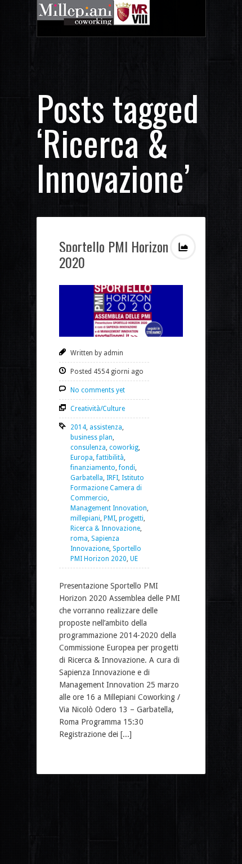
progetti (131, 518)
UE (134, 559)
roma (79, 538)
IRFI (112, 478)
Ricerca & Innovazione (105, 528)
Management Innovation (108, 508)
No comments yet (97, 390)
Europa (81, 458)
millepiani (85, 518)
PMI (109, 518)
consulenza (88, 447)
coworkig (123, 447)
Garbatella (86, 478)
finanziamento (92, 468)
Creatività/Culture (97, 409)
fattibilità (110, 458)
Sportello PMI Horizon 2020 (113, 254)
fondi (127, 468)
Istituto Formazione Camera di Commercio (107, 488)
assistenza (105, 427)
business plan (91, 437)
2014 (78, 427)
